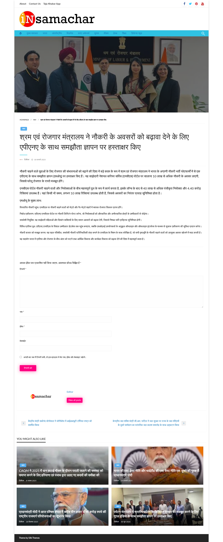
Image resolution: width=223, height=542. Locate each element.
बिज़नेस (70, 33)
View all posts (74, 400)
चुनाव (96, 33)
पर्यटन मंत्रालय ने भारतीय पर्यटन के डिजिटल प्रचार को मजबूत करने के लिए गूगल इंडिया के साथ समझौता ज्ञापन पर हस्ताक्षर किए (156, 514)
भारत (45, 33)
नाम (22, 312)
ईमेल (22, 327)
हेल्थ (115, 33)
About (23, 4)
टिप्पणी (23, 269)
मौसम (106, 33)
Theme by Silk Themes (29, 538)
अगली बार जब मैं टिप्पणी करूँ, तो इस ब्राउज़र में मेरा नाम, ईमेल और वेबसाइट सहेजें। (55, 357)
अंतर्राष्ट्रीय (57, 33)
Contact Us (35, 4)
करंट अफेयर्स (83, 33)
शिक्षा (124, 33)
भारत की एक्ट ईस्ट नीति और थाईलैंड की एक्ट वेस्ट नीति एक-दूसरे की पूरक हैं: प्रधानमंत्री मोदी (157, 473)
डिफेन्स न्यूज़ (136, 33)
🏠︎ (20, 33)
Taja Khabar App (52, 4)
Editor (27, 160)
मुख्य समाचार (32, 33)
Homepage (24, 120)
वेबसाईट (23, 341)
